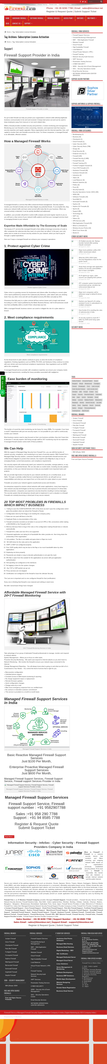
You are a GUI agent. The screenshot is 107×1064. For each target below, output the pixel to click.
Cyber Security (77, 144)
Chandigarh (97, 383)
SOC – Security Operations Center (84, 69)
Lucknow (80, 400)
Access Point (68, 18)
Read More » (9, 836)
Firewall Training (42, 4)
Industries (76, 175)
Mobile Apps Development (66, 979)
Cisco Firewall (77, 420)
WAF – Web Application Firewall (83, 40)
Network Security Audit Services (83, 57)
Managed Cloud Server (65, 960)
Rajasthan (85, 405)
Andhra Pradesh (76, 381)
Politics (75, 185)
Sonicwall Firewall (78, 440)
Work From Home (79, 230)
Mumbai (82, 402)
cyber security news (92, 389)
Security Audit (77, 189)
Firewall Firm (20, 4)
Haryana (80, 394)
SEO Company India (87, 1012)
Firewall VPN (49, 914)
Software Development (65, 972)
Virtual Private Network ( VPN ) (83, 52)
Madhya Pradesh (89, 400)
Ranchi (91, 405)
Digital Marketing (71, 1012)
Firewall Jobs (53, 4)
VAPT (74, 216)
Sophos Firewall (78, 432)
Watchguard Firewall (79, 435)
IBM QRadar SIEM (79, 452)
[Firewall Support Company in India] (20, 9)
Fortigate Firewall (78, 428)
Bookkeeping (77, 134)
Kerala (96, 397)
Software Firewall (36, 18)
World (75, 233)
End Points (91, 18)
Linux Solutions (62, 964)
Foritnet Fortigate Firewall (81, 165)
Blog (7, 23)
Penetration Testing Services (82, 61)
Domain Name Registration (66, 987)
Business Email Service (65, 991)
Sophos (75, 204)
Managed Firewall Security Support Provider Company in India (40, 1012)
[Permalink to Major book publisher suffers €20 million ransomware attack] (74, 255)
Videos (75, 218)
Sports (75, 209)
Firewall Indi (90, 914)
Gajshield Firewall (78, 442)
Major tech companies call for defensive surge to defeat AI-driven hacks (90, 294)
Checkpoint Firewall (79, 423)
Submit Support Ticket (85, 11)
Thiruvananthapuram (89, 408)
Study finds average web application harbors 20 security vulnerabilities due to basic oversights (91, 268)
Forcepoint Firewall (79, 430)
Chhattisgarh (81, 386)
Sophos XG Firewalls (80, 206)
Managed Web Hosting (65, 944)
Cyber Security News (80, 146)
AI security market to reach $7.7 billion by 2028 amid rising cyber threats (89, 319)
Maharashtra (98, 400)
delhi (80, 391)
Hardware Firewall (19, 18)
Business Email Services (65, 947)
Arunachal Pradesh (87, 381)
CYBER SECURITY (79, 64)
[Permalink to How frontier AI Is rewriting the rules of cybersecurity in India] (74, 315)
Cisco (88, 386)
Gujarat (74, 394)
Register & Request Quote (59, 11)
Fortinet (91, 391)
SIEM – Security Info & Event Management (87, 66)
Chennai (74, 386)
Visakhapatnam (76, 410)
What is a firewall (78, 225)
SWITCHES (80, 18)
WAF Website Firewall (63, 914)
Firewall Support (23, 914)
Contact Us (16, 23)
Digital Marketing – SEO (65, 950)
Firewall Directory (31, 4)
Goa (96, 391)
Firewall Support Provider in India (32, 55)
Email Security (77, 151)
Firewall (75, 156)
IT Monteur (17, 1017)
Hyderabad (98, 394)
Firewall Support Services (81, 35)
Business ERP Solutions (65, 976)
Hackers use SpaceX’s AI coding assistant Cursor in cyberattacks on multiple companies (90, 303)
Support (27, 23)
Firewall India (90, 912)
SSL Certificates (62, 954)
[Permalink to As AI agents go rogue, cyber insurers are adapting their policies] (74, 280)
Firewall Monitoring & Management (84, 37)
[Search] (101, 1)
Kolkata (74, 400)
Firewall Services (53, 18)
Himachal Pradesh (89, 394)
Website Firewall (78, 42)
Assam (96, 381)
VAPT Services (77, 59)
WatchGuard (85, 410)
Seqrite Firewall (78, 444)
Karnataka (90, 397)
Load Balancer (77, 49)
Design (75, 149)
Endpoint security (78, 153)
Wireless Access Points (80, 228)
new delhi (99, 402)
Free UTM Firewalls (79, 168)
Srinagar (80, 408)
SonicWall (76, 199)
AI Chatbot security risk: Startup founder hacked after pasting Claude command (89, 243)
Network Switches (78, 182)
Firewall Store (77, 161)
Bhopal (81, 383)
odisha (74, 405)
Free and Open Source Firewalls (82, 459)
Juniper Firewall (78, 418)
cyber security (95, 386)
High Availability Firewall (81, 47)
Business (76, 137)
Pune (74, 187)
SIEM (74, 194)
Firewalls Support (9, 4)
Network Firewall (10, 914)
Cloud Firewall (77, 45)
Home (7, 18)
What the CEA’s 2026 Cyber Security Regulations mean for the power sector (90, 259)
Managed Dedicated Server (66, 957)
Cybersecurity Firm (64, 4)
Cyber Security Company (78, 389)
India (73, 397)
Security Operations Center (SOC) (84, 192)
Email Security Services (80, 71)
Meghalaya (75, 402)
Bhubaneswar (88, 383)
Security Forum (76, 4)
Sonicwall (97, 405)
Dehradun (74, 391)
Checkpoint (76, 139)
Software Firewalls (79, 197)
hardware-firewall (78, 173)
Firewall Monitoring (37, 914)
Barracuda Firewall (79, 437)
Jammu (84, 397)
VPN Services (77, 221)
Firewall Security (78, 158)
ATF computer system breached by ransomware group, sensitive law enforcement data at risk (90, 285)
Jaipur (75, 177)
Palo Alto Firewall (78, 425)
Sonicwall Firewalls (79, 201)
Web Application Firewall (81, 223)
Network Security (90, 402)
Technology (76, 213)
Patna (79, 405)
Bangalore (74, 383)
